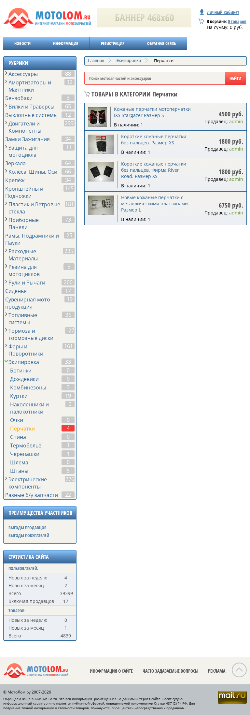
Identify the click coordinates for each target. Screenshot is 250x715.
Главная (96, 60)
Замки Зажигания (27, 139)
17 (68, 290)
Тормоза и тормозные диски (30, 334)
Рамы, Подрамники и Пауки (32, 239)
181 (69, 204)
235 (68, 251)
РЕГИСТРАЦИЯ (113, 43)
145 (69, 188)
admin (236, 121)
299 (69, 123)
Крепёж (15, 180)
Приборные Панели (23, 223)
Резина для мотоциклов (24, 270)
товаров (237, 21)
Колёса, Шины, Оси (32, 171)
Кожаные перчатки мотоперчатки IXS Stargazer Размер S (152, 112)
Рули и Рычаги (26, 282)
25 (69, 235)
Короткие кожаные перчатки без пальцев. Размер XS (153, 139)
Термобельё (25, 445)
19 (70, 299)
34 (68, 139)
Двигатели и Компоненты (24, 127)
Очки (16, 420)
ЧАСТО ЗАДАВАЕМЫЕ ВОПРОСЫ (170, 671)
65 (68, 106)
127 (69, 330)
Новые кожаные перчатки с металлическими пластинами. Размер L (155, 203)
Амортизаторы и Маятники (29, 86)
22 (68, 494)
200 (68, 282)
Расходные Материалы (23, 255)
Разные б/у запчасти (31, 495)
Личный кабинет (223, 12)
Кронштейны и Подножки (24, 192)
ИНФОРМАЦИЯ (65, 43)
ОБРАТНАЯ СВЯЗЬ (161, 43)
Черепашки (24, 454)
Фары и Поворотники (25, 350)
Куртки (19, 396)
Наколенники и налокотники (29, 408)
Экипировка (23, 362)
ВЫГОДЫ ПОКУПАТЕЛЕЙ (28, 535)
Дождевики (24, 379)
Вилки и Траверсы (31, 106)
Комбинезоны (28, 387)
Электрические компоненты (27, 483)
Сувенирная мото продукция (27, 303)
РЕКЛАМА (216, 671)
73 (68, 219)
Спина (18, 437)
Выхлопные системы (31, 115)
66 (68, 171)
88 (68, 73)
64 (68, 163)
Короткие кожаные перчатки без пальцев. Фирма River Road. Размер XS (153, 170)
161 (68, 346)
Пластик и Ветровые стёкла (34, 208)
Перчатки (22, 428)
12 (70, 82)
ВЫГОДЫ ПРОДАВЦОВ (27, 528)
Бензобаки (19, 98)
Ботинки (21, 370)
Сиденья (16, 291)
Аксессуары (23, 74)
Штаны (19, 470)
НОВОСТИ (22, 43)
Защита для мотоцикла (23, 151)
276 (69, 479)
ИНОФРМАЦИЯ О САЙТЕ (111, 671)
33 (68, 361)
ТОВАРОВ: (17, 611)
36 (68, 315)
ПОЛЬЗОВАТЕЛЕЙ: (23, 568)
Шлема (19, 462)
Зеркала (15, 163)
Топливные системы (22, 319)
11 (69, 147)
